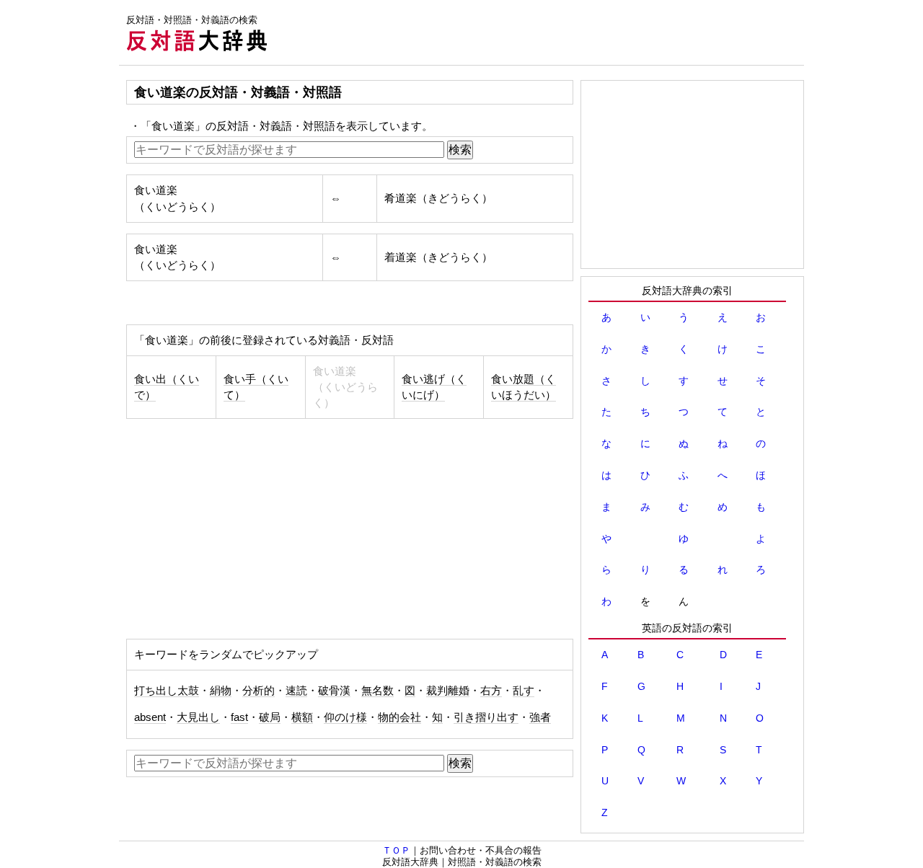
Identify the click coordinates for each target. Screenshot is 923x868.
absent (150, 717)
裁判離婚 (447, 690)
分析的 (258, 690)
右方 (491, 690)
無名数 (377, 690)
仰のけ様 (345, 717)
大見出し (198, 717)
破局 (270, 717)
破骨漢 (334, 690)
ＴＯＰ (396, 850)
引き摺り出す (486, 717)
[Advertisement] (541, 32)
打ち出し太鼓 (166, 690)
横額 (302, 717)
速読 (296, 690)
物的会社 (399, 717)
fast (239, 717)
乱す (523, 690)
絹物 (220, 690)
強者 (540, 717)
